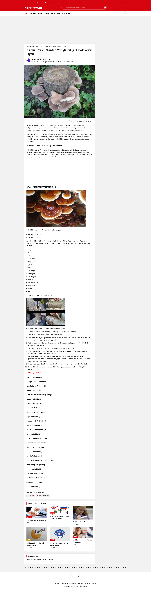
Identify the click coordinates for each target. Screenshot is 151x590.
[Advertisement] (75, 29)
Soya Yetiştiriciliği (33, 417)
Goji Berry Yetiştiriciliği (35, 447)
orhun (33, 59)
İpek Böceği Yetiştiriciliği (36, 465)
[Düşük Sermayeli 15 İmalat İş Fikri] (36, 516)
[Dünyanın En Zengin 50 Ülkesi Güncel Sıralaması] (60, 516)
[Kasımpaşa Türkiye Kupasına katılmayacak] (60, 537)
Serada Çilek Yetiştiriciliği (36, 421)
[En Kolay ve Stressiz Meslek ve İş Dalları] (83, 537)
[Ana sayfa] (26, 13)
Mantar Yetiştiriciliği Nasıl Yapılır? (49, 146)
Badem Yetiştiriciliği (34, 408)
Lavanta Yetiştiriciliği (34, 473)
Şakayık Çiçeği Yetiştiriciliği (37, 382)
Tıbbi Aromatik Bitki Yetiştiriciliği (39, 395)
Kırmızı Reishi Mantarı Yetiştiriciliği (39, 460)
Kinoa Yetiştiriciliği (34, 390)
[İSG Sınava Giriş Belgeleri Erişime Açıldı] (36, 537)
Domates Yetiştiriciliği (34, 425)
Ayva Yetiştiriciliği (33, 434)
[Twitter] (78, 576)
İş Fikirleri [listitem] (31, 495)
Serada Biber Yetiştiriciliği (36, 443)
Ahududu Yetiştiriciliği (35, 412)
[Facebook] (73, 576)
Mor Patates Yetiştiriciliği (36, 386)
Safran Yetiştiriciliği (34, 377)
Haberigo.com (33, 7)
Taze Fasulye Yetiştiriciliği (36, 438)
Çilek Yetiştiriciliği (33, 486)
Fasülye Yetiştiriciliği (34, 403)
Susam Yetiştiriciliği (34, 482)
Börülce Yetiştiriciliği (34, 451)
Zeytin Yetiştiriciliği (34, 469)
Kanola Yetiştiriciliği (34, 456)
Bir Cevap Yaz (33, 556)
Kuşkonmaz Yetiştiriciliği (35, 478)
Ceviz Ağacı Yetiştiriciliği (36, 430)
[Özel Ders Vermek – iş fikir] (83, 516)
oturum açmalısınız (48, 559)
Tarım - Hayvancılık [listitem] (43, 495)
